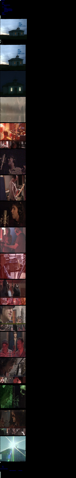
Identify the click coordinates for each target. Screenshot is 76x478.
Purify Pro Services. (12, 470)
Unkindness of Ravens (8, 8)
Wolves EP (6, 11)
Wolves (5, 5)
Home (3, 2)
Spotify (6, 468)
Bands (3, 4)
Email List (3, 14)
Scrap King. (20, 470)
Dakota (5, 7)
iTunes (4, 468)
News (3, 13)
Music (3, 6)
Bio (2, 3)
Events (3, 12)
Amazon (1, 468)
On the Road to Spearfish (8, 9)
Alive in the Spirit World (8, 10)
